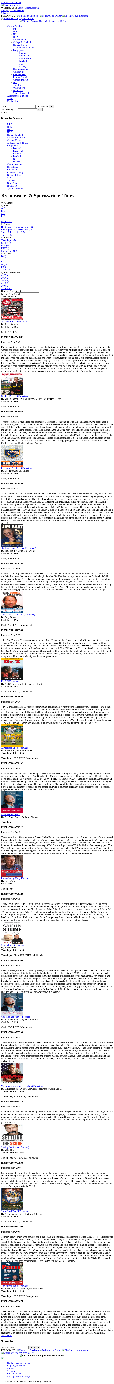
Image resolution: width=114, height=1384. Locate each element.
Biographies (18, 50)
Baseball (23, 53)
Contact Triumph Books (18, 1363)
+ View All (6, 221)
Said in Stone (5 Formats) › (13, 945)
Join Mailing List (9, 109)
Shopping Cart (8, 10)
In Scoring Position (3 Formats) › (16, 468)
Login (20, 8)
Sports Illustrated (21, 93)
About (10, 98)
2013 (5, 280)
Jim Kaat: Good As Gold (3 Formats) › (19, 548)
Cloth (6, 243)
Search (4, 106)
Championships (20, 69)
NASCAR (18, 90)
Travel (6, 235)
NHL (15, 34)
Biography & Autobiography (17, 227)
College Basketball (22, 42)
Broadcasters (25, 58)
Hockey (22, 66)
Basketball (24, 55)
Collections (18, 71)
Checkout (19, 10)
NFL (15, 31)
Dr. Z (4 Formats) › (10, 681)
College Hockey (20, 45)
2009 (5, 285)
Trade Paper (8, 240)
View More (6, 1335)
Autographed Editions (23, 47)
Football (23, 61)
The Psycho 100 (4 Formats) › (15, 1286)
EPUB (6, 248)
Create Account (32, 8)
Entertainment (19, 74)
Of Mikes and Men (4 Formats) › (16, 1017)
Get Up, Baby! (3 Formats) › (14, 396)
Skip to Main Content (11, 2)
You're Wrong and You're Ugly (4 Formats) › (22, 1086)
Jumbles (17, 85)
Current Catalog (14, 26)
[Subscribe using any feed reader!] (17, 18)
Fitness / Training (21, 77)
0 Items (4, 13)
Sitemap (11, 1371)
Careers (10, 1368)
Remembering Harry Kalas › (14, 878)
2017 (5, 277)
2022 (5, 275)
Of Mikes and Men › (10, 814)
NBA (15, 37)
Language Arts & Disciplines (16, 229)
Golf (21, 63)
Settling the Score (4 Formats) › (15, 1147)
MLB (15, 29)
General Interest (20, 79)
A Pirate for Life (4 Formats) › (15, 748)
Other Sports (19, 87)
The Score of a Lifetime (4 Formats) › (18, 614)
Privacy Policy (14, 1373)
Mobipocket (9, 251)
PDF (5, 245)
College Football (21, 39)
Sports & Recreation (13, 232)
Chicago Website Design (18, 1376)
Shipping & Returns (16, 1365)
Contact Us (12, 101)
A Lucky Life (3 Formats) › (14, 321)
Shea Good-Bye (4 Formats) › (15, 1211)
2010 (5, 283)
